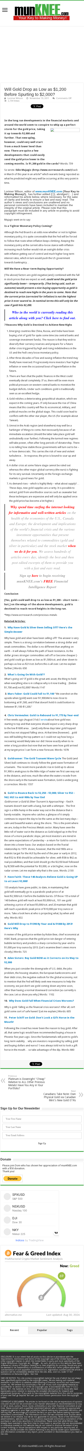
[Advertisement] (42, 54)
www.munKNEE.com (48, 191)
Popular (42, 1330)
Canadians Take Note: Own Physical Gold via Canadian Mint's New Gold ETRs (59, 1096)
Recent (14, 1330)
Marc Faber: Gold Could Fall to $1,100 (31, 693)
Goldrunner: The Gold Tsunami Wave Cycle (34, 758)
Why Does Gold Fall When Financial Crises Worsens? (41, 1000)
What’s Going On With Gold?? (26, 674)
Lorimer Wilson (15, 98)
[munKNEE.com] (41, 10)
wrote (44, 719)
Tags (70, 1330)
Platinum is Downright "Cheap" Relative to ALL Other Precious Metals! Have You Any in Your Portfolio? (27, 1082)
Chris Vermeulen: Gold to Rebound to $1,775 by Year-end (43, 715)
